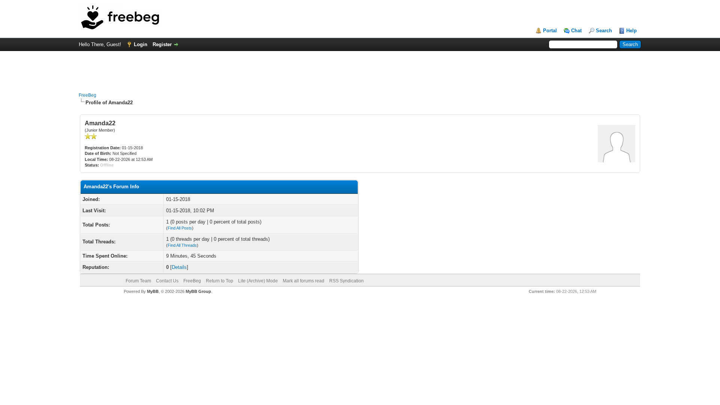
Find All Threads (182, 245)
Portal (550, 30)
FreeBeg (87, 95)
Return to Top (219, 281)
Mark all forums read (303, 281)
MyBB (153, 291)
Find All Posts (180, 228)
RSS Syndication (346, 281)
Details (179, 267)
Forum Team (138, 281)
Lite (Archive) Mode (258, 281)
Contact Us (167, 281)
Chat (576, 30)
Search (604, 30)
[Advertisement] (360, 68)
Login (140, 44)
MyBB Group (198, 291)
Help (631, 30)
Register (162, 44)
